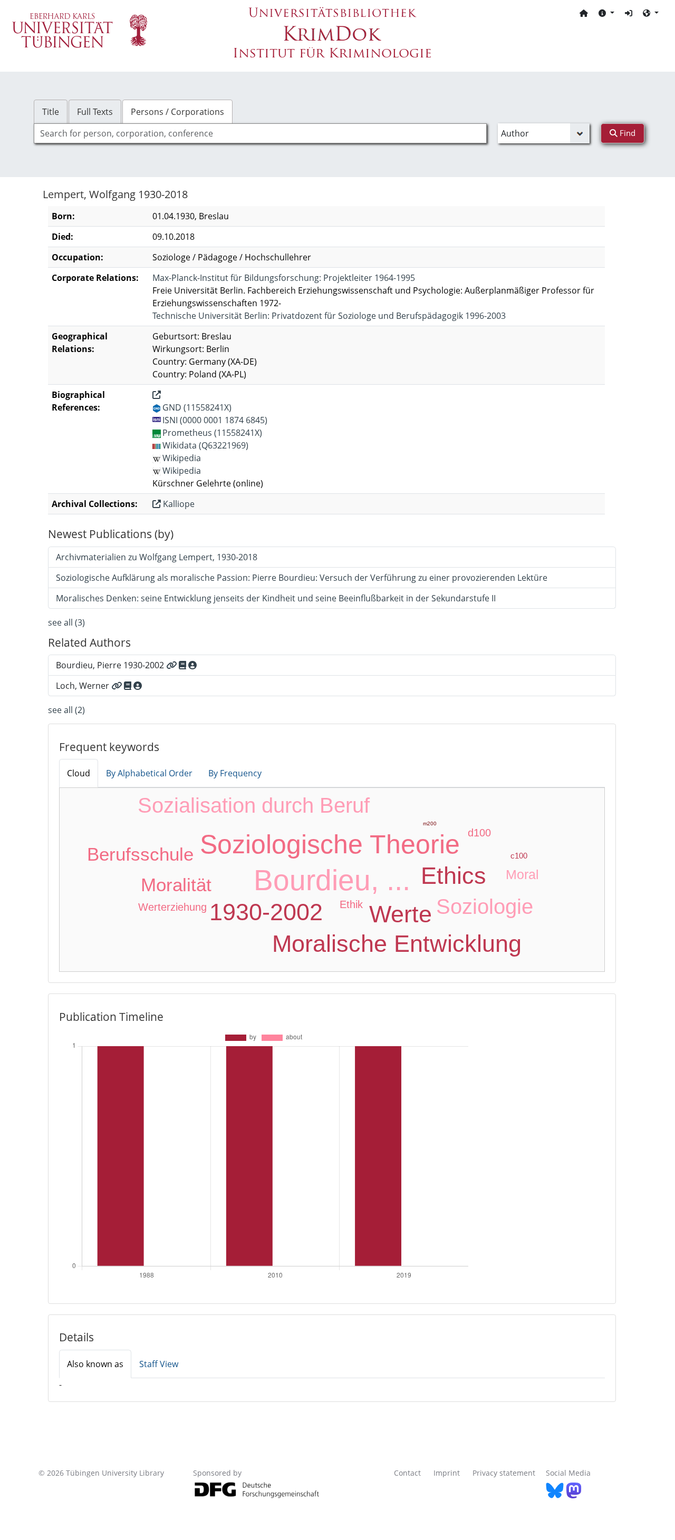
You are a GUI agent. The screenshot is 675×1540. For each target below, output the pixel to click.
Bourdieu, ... (332, 880)
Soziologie (484, 906)
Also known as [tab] (95, 1364)
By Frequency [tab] (235, 773)
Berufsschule (140, 854)
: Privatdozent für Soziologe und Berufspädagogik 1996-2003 (329, 315)
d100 (479, 833)
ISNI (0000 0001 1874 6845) (214, 420)
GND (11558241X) (197, 407)
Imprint (446, 1473)
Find (626, 133)
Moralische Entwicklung (397, 943)
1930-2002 (266, 912)
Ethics (453, 875)
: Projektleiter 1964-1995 (283, 278)
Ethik (351, 904)
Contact (407, 1473)
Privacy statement (503, 1473)
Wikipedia (181, 458)
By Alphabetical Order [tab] (149, 773)
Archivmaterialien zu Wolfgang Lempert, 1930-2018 (156, 557)
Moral (522, 874)
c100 (518, 855)
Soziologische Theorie (330, 844)
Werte (400, 914)
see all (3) (66, 622)
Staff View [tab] (158, 1364)
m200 (430, 823)
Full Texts (95, 112)
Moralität (176, 884)
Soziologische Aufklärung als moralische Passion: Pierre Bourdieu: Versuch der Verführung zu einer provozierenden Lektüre (301, 577)
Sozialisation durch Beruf (254, 805)
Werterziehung (172, 907)
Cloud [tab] (78, 773)
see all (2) (66, 710)
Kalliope (178, 504)
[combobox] (260, 133)
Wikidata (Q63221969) (205, 445)
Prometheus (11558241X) (212, 432)
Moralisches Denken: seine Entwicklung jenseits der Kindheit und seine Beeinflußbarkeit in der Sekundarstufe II (276, 598)
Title (50, 112)
